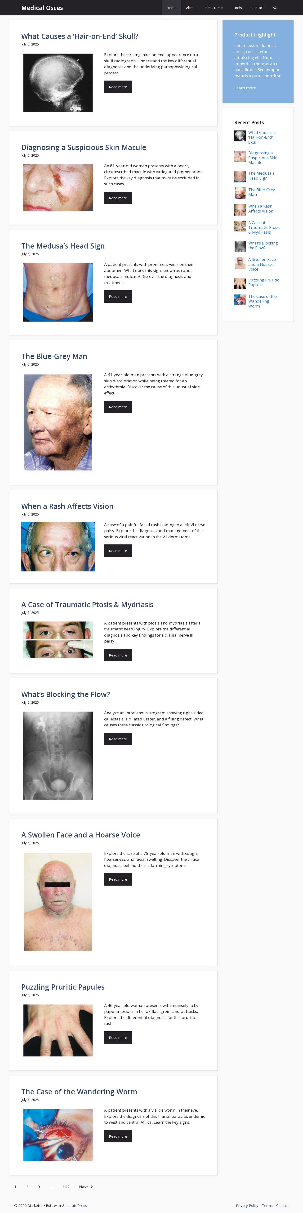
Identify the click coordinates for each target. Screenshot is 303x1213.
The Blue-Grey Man (54, 356)
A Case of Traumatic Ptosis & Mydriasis (87, 604)
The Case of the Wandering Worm (79, 1091)
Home (171, 7)
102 (66, 1187)
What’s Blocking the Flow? (65, 694)
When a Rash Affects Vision (67, 506)
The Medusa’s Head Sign (63, 246)
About (191, 7)
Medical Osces (42, 8)
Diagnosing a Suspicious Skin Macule (83, 147)
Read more (118, 86)
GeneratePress (74, 1205)
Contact (257, 7)
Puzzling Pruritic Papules (63, 987)
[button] (275, 7)
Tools (237, 7)
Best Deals (214, 7)
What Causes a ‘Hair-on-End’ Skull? (79, 36)
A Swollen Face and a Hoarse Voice (80, 835)
